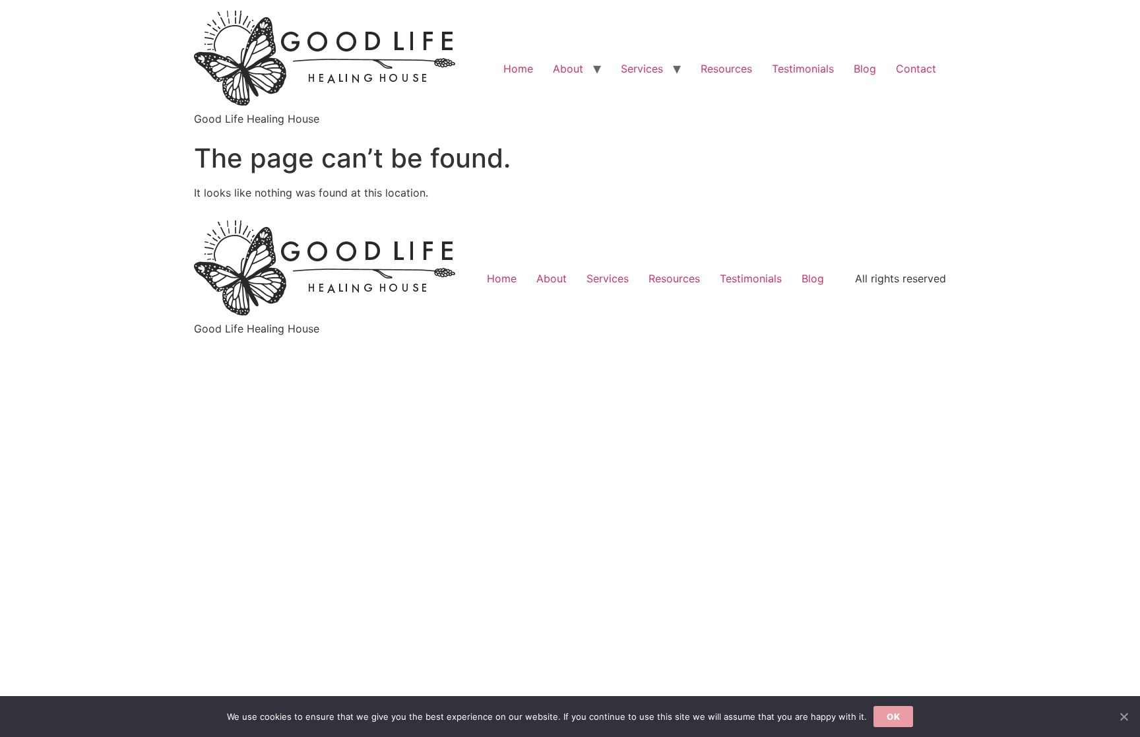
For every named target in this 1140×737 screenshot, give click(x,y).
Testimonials (803, 68)
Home (518, 68)
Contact (916, 68)
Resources (726, 68)
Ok (893, 716)
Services (642, 68)
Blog (865, 68)
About (568, 68)
